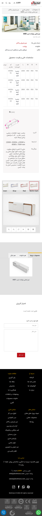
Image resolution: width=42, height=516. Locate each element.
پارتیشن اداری (12, 438)
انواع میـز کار (12, 413)
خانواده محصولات (12, 398)
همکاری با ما (12, 390)
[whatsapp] (23, 486)
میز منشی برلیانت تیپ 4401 (21, 280)
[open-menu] (3, 3)
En (10, 3)
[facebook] (18, 486)
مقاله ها (12, 382)
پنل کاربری (12, 377)
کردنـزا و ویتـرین (12, 426)
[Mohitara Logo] (36, 3)
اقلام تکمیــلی (12, 451)
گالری (12, 402)
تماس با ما (21, 458)
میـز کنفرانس (12, 417)
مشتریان (12, 386)
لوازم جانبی (12, 443)
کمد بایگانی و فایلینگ (12, 430)
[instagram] (13, 486)
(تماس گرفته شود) (36, 37)
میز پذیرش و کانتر (12, 422)
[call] (3, 512)
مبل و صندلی (12, 434)
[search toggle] (6, 3)
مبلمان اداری (12, 409)
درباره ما (31, 390)
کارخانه (31, 377)
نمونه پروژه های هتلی (31, 413)
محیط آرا (31, 373)
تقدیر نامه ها (32, 382)
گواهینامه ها (32, 386)
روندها (32, 422)
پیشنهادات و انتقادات (12, 394)
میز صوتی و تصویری (12, 447)
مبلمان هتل (31, 409)
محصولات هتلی (32, 417)
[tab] (35, 255)
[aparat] (28, 486)
